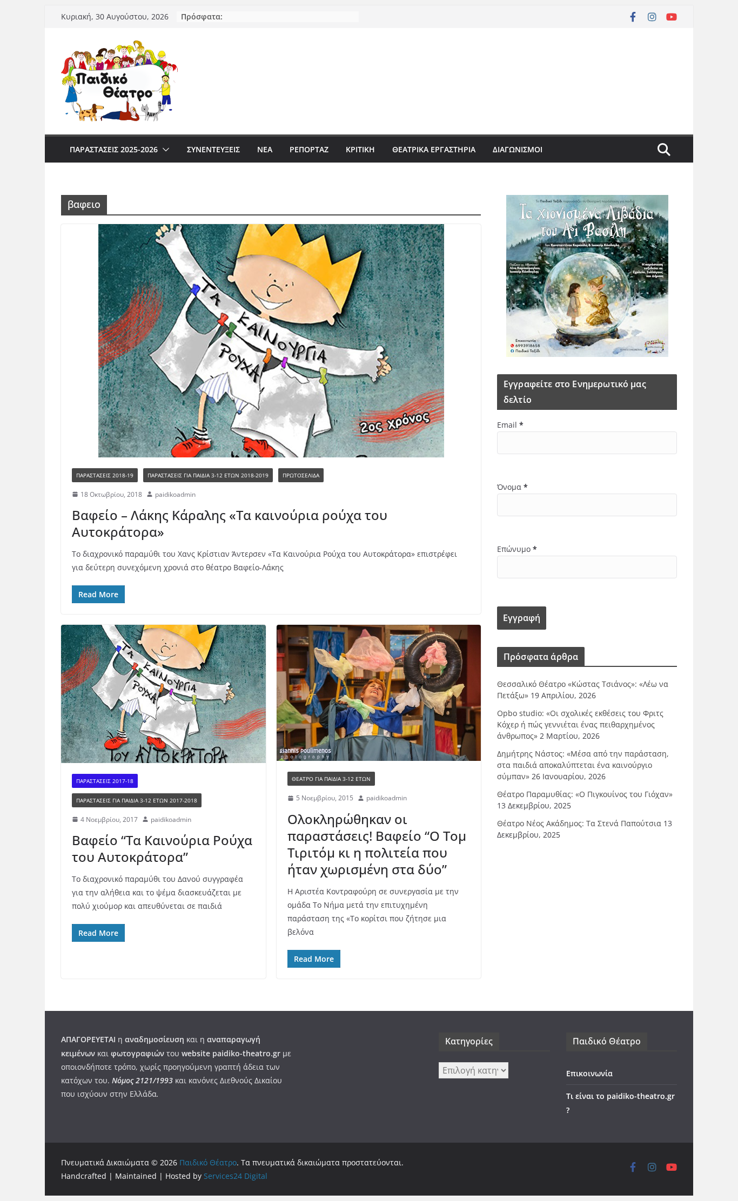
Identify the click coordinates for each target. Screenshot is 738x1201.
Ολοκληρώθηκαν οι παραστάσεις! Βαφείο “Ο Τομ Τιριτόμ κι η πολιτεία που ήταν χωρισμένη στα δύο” (376, 844)
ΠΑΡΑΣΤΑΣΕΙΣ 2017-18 (104, 781)
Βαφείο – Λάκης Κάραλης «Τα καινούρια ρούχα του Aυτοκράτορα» (229, 523)
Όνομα (512, 487)
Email (510, 425)
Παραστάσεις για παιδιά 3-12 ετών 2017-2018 (136, 800)
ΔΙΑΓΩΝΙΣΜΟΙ (517, 149)
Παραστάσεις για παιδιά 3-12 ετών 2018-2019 (208, 475)
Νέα (264, 149)
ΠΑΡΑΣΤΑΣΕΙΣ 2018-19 (104, 475)
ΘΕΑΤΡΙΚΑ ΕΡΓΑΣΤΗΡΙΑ (433, 149)
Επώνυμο (517, 549)
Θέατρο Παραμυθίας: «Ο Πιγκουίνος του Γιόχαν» (585, 794)
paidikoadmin (175, 494)
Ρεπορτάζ (309, 149)
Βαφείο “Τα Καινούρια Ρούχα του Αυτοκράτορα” (162, 848)
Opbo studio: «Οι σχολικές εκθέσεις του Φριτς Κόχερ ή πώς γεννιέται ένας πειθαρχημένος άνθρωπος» (580, 724)
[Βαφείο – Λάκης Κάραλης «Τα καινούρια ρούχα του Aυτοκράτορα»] (271, 340)
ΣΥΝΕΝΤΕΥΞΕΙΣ (213, 149)
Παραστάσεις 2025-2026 (114, 149)
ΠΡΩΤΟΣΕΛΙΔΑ (301, 475)
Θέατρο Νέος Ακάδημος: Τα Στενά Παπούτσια (579, 823)
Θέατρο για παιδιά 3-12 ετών (331, 778)
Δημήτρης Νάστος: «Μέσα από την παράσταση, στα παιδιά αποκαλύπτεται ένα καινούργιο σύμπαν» (583, 764)
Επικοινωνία (589, 1073)
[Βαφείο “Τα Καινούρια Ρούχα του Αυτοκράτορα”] (163, 694)
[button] (164, 149)
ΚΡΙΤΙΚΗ (360, 149)
